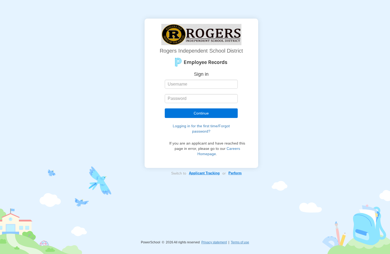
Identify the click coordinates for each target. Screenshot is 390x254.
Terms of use (240, 242)
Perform (235, 173)
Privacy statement (214, 242)
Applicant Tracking (204, 173)
